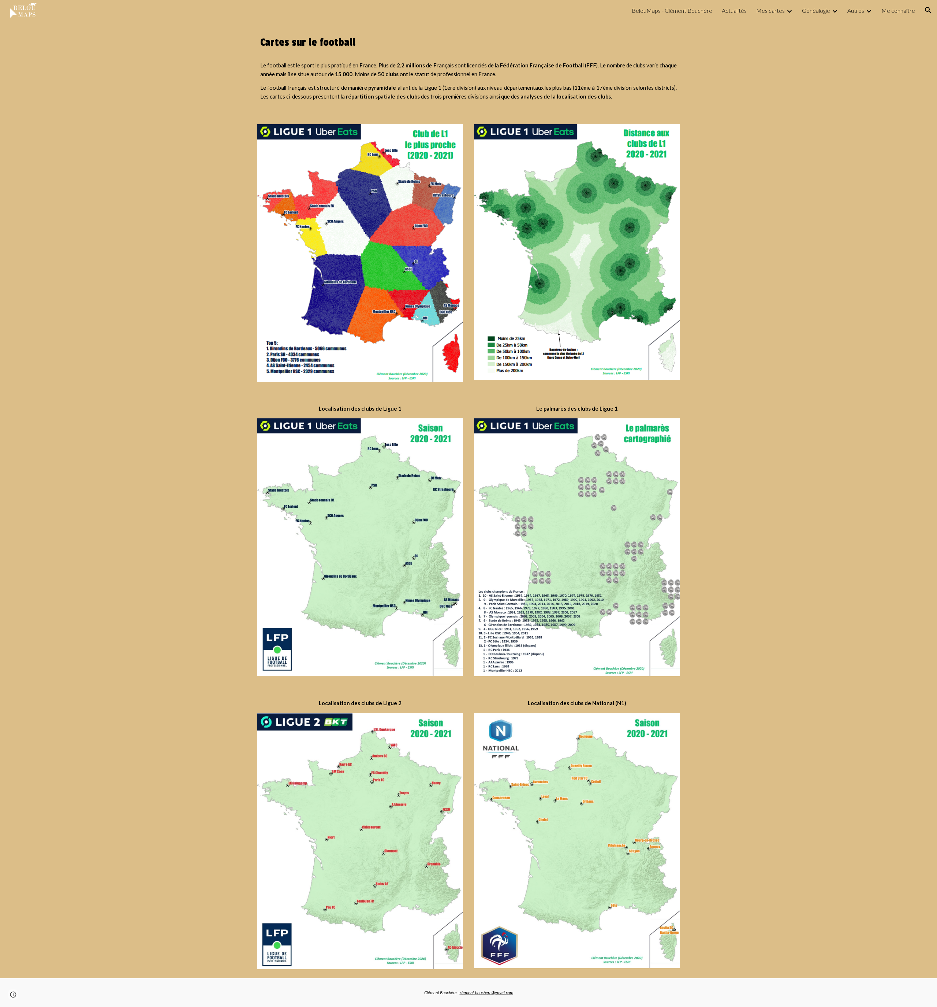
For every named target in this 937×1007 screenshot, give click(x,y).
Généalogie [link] (816, 10)
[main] (468, 42)
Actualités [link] (734, 10)
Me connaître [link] (898, 10)
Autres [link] (855, 10)
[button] (928, 10)
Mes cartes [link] (770, 10)
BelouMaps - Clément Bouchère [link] (672, 10)
